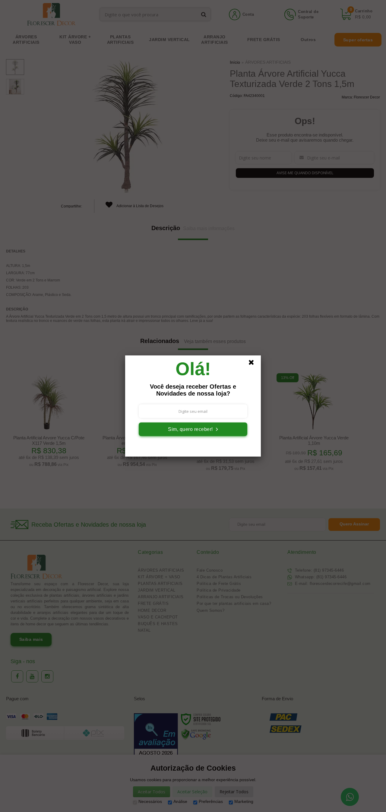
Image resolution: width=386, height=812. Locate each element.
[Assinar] (193, 429)
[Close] (253, 363)
